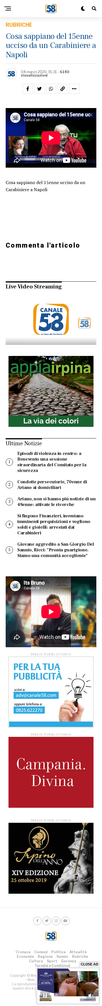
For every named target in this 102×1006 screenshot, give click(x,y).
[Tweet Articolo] (39, 89)
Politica (58, 952)
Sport (52, 961)
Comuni (41, 952)
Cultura (36, 961)
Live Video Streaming (34, 286)
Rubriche (80, 956)
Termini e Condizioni (52, 965)
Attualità (78, 952)
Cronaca (23, 952)
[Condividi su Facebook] (28, 89)
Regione (45, 956)
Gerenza (68, 961)
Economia (25, 956)
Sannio (62, 956)
